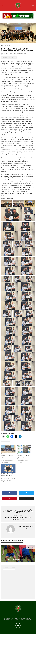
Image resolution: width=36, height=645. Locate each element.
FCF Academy (27, 617)
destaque (4, 57)
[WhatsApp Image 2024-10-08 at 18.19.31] (26, 286)
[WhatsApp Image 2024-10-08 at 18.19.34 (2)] (29, 243)
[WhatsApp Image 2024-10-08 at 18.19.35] (18, 243)
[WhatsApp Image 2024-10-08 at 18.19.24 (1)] (7, 383)
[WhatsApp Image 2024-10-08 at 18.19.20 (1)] (9, 426)
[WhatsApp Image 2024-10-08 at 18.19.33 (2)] (9, 261)
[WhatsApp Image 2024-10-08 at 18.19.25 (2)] (26, 356)
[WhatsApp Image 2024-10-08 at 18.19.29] (29, 313)
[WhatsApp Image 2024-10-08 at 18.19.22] (26, 410)
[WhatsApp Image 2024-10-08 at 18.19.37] (28, 210)
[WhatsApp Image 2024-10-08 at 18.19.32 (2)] (26, 270)
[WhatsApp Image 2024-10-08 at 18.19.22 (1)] (9, 410)
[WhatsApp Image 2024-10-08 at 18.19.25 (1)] (9, 365)
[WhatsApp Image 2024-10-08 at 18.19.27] (7, 348)
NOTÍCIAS (14, 57)
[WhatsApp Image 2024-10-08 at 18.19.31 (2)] (29, 278)
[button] (6, 203)
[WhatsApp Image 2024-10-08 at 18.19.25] (26, 365)
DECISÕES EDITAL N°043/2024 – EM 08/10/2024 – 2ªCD (18, 518)
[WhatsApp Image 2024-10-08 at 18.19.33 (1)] (26, 261)
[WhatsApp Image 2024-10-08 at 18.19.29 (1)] (18, 313)
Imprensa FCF (8, 53)
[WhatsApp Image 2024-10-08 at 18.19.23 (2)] (29, 383)
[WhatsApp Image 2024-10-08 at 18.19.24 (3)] (9, 375)
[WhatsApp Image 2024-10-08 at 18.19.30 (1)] (26, 296)
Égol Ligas (19, 619)
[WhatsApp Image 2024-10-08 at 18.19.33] (9, 270)
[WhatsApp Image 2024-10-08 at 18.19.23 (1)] (9, 391)
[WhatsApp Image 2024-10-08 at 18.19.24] (18, 383)
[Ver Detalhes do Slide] (18, 16)
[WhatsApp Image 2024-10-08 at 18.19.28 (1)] (26, 321)
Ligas (16, 618)
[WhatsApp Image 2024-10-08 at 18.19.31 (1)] (9, 286)
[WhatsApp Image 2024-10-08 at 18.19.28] (26, 331)
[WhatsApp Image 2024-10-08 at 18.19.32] (18, 278)
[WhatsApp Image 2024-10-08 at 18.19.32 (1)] (7, 278)
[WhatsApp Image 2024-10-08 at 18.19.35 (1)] (7, 243)
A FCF (8, 617)
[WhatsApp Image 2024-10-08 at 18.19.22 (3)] (9, 400)
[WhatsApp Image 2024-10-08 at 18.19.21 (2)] (7, 418)
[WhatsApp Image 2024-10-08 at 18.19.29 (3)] (26, 305)
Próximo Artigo (18, 515)
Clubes (8, 618)
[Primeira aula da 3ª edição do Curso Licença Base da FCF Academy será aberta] (8, 468)
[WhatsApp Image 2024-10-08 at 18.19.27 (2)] (9, 340)
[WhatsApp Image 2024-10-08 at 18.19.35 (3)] (9, 235)
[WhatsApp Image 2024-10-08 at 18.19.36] (26, 226)
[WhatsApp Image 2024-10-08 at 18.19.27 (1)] (26, 340)
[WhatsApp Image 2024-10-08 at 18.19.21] (29, 418)
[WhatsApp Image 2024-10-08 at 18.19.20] (26, 426)
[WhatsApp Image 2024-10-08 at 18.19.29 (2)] (7, 313)
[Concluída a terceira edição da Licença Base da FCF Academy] (8, 449)
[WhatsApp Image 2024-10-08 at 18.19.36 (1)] (9, 226)
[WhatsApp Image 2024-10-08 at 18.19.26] (9, 356)
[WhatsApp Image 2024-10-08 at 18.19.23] (26, 391)
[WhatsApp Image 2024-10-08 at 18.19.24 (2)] (26, 375)
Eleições (16, 617)
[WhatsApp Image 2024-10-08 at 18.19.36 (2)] (28, 218)
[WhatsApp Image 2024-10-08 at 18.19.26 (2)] (18, 348)
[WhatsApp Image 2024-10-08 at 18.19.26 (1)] (29, 348)
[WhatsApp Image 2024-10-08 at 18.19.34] (26, 251)
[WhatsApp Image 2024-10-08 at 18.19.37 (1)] (11, 214)
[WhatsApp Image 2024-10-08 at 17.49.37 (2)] (7, 203)
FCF (9, 57)
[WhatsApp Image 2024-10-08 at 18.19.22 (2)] (26, 400)
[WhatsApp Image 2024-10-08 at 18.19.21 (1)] (18, 418)
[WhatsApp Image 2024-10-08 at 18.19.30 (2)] (9, 296)
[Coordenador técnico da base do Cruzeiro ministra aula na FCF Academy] (24, 449)
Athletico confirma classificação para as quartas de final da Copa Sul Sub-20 (18, 511)
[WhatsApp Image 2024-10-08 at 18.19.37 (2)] (29, 203)
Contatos (29, 619)
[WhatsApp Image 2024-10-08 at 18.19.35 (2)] (26, 235)
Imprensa (9, 619)
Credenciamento (26, 618)
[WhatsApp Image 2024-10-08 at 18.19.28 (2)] (9, 321)
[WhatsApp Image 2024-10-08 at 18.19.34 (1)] (9, 251)
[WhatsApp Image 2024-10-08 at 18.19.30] (9, 305)
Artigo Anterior (18, 508)
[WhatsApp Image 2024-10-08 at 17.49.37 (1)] (18, 203)
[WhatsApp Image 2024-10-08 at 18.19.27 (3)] (9, 331)
